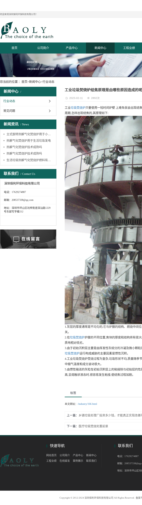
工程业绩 (51, 460)
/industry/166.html (87, 404)
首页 (14, 47)
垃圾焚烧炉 (78, 107)
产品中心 (72, 47)
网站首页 (51, 455)
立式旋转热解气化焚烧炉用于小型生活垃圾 (29, 134)
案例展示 (78, 460)
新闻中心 (100, 47)
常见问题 (9, 110)
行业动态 (48, 81)
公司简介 (43, 47)
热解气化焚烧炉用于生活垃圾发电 (28, 140)
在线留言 (65, 460)
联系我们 (91, 460)
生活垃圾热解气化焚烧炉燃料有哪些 (29, 160)
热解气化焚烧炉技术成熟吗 (24, 147)
